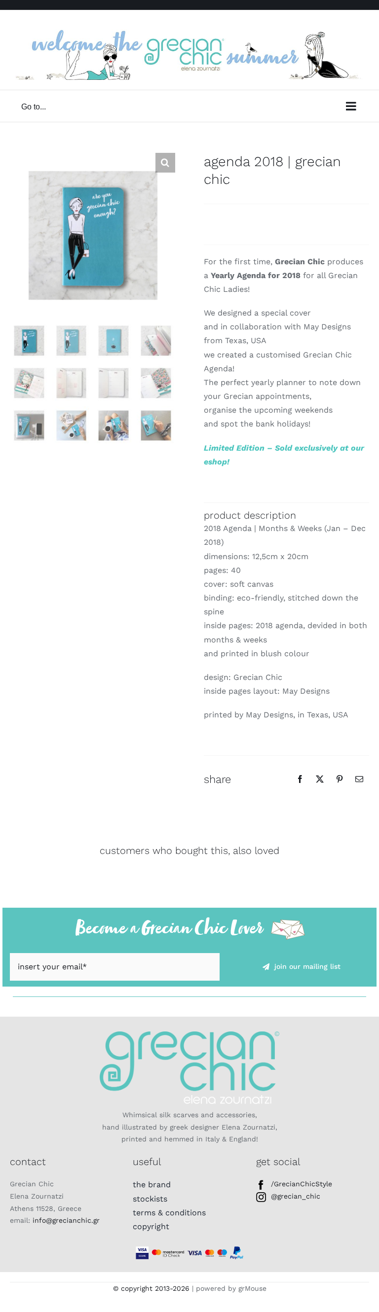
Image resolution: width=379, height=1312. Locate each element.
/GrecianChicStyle (301, 1184)
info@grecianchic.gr (66, 1220)
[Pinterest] (339, 779)
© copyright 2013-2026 (151, 1288)
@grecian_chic (295, 1196)
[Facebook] (300, 779)
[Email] (359, 779)
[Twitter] (320, 779)
